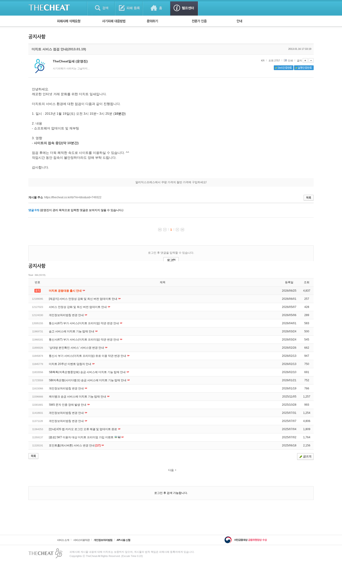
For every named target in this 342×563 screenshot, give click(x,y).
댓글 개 (33, 210)
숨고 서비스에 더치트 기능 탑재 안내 (72, 331)
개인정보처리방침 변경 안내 (66, 315)
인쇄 (290, 60)
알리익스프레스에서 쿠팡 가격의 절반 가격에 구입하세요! (171, 182)
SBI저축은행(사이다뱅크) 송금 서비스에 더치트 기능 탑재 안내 (88, 380)
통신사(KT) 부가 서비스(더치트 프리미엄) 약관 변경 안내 (84, 323)
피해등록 (129, 8)
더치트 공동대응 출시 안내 (65, 290)
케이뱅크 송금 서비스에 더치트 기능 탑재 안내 (78, 396)
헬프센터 (184, 8)
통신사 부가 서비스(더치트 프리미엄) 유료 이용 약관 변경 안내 (88, 355)
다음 (171, 470)
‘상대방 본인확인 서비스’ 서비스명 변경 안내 (77, 347)
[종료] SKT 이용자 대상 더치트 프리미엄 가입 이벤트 (81, 437)
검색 (101, 8)
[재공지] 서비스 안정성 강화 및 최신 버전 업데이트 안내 (83, 298)
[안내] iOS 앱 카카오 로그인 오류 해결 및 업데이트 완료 (83, 429)
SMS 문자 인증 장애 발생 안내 (68, 404)
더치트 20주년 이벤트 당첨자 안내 (70, 364)
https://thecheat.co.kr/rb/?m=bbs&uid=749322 (72, 197)
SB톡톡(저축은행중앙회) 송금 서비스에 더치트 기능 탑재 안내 (87, 372)
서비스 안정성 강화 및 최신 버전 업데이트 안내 (78, 307)
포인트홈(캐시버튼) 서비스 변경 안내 (75, 445)
